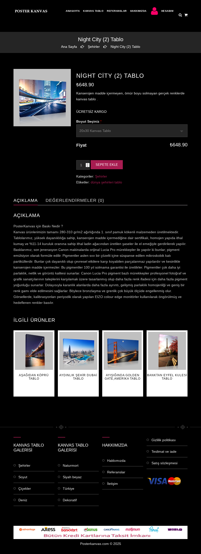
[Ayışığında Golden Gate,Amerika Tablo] (122, 351)
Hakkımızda (138, 11)
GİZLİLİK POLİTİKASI (163, 440)
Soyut (22, 477)
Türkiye (68, 488)
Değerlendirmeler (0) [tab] (75, 200)
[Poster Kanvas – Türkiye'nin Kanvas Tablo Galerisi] (30, 11)
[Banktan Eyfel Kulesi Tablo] (167, 351)
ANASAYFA (73, 11)
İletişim (112, 484)
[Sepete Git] (186, 15)
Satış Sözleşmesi (164, 463)
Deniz (22, 500)
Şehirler (94, 47)
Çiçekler (24, 488)
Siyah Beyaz (72, 477)
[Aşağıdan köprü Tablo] (34, 351)
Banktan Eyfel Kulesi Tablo (167, 377)
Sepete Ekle (107, 165)
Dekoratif (70, 500)
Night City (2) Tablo (125, 47)
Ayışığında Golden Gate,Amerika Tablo (122, 377)
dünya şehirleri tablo (106, 182)
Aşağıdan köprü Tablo (34, 377)
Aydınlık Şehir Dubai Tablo (78, 377)
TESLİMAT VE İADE (163, 451)
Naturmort (70, 465)
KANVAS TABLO (93, 11)
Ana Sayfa (69, 47)
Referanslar (117, 11)
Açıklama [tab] (25, 200)
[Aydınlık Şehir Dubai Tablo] (78, 351)
